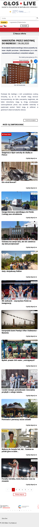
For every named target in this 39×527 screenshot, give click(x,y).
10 (28, 510)
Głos (6, 523)
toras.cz (14, 523)
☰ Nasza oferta (19, 34)
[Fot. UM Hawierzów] (19, 73)
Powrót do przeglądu (30, 120)
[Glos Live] (19, 3)
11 (31, 510)
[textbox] (18, 18)
